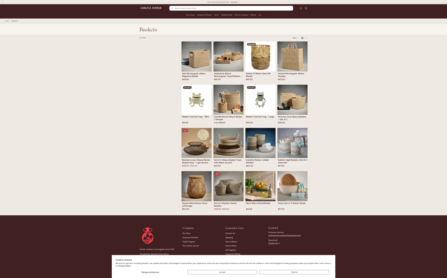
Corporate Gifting (232, 254)
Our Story (186, 233)
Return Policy (231, 246)
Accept (222, 272)
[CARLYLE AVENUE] (147, 235)
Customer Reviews (190, 237)
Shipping (229, 237)
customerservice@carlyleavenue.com (284, 235)
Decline (294, 272)
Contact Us (230, 233)
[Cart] (305, 8)
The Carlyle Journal (190, 246)
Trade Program (188, 241)
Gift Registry (230, 250)
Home (7, 21)
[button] (295, 38)
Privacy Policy (125, 265)
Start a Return (231, 241)
